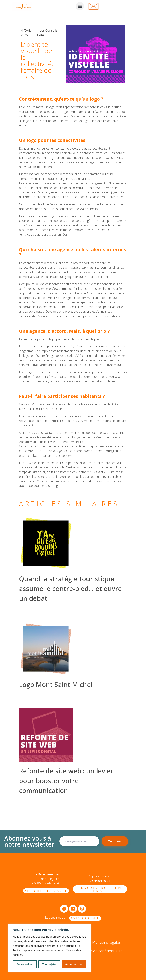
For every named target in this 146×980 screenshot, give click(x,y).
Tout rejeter (49, 964)
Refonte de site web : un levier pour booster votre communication (66, 780)
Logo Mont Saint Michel (56, 684)
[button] (80, 6)
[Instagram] (82, 909)
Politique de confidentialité (100, 951)
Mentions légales (106, 942)
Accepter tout (74, 964)
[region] (49, 948)
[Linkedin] (73, 909)
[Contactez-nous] (93, 5)
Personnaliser (24, 964)
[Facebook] (64, 909)
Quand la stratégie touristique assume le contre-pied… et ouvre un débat (70, 588)
